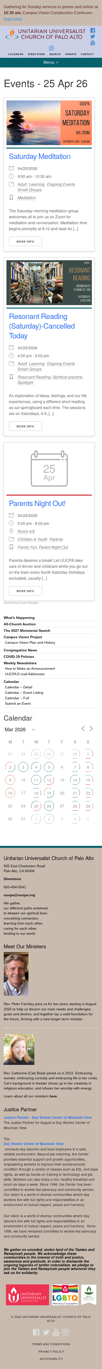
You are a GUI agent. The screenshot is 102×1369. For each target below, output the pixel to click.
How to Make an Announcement (30, 668)
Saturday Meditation (40, 156)
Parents (56, 539)
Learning (37, 184)
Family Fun (27, 547)
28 (75, 754)
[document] (51, 453)
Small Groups (30, 189)
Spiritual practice (67, 377)
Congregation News (20, 650)
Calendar (16, 54)
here (53, 1096)
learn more (13, 19)
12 (49, 780)
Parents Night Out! (37, 503)
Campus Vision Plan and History (30, 642)
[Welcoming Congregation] (66, 1295)
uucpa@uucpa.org (19, 895)
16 (10, 793)
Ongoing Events (61, 184)
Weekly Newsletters (20, 663)
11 (36, 780)
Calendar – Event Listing (24, 693)
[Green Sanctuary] (89, 1295)
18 (36, 793)
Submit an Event (18, 703)
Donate (70, 54)
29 (88, 806)
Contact (87, 54)
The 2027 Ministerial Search (27, 631)
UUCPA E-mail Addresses (25, 674)
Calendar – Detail (18, 687)
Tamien (81, 1249)
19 (49, 793)
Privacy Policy (51, 1351)
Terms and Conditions (51, 1344)
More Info (25, 241)
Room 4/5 (26, 531)
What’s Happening (19, 618)
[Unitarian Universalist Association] (28, 1295)
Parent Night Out (53, 547)
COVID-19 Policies (19, 657)
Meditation (27, 197)
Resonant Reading (34, 377)
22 (88, 793)
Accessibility (51, 1358)
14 (75, 780)
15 (88, 780)
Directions (36, 54)
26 (49, 754)
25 (36, 754)
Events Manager (29, 602)
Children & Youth (32, 539)
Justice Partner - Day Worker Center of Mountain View (48, 1117)
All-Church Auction (20, 624)
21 (75, 793)
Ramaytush (13, 1253)
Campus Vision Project (23, 637)
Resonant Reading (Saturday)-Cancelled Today (42, 326)
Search (55, 54)
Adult (22, 184)
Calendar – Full (17, 698)
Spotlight (25, 382)
